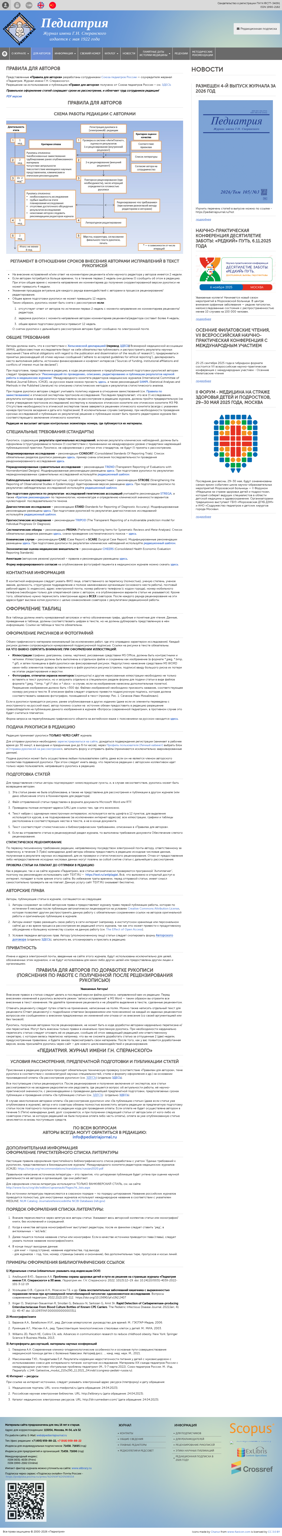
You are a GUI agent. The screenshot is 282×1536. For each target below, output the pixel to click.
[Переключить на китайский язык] (52, 5)
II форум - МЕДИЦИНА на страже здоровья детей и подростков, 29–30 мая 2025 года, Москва (233, 397)
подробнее (203, 219)
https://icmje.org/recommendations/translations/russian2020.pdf (60, 1168)
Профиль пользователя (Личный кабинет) (135, 745)
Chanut (215, 1531)
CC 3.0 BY (274, 1531)
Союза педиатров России (119, 77)
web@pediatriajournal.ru (52, 1435)
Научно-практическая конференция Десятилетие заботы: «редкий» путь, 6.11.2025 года (233, 238)
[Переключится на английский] (40, 5)
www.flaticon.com (238, 1531)
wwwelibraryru (82, 1468)
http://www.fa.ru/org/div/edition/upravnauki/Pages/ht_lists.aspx (48, 1187)
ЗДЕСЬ (166, 84)
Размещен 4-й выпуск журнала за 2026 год (236, 88)
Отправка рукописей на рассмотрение (34, 748)
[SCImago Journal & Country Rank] (252, 1440)
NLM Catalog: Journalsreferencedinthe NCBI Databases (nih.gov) (62, 1201)
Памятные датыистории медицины (153, 53)
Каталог (110, 53)
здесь (174, 564)
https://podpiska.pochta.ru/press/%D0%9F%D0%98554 (40, 1476)
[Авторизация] (17, 5)
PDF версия (14, 96)
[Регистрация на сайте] (5, 5)
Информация (64, 53)
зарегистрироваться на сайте (77, 741)
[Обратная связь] (29, 5)
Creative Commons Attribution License (153, 908)
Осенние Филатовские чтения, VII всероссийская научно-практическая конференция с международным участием (233, 338)
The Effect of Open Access (124, 929)
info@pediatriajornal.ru (95, 1137)
